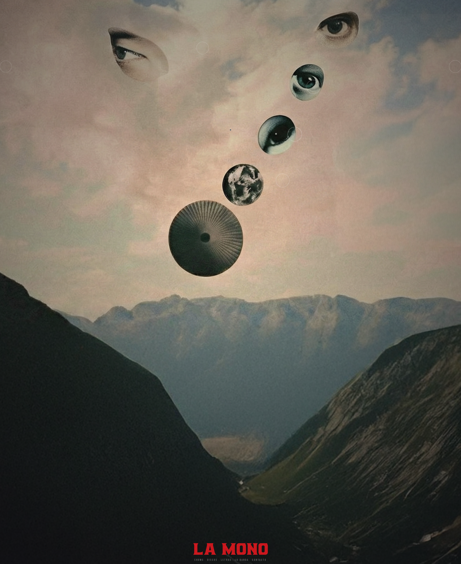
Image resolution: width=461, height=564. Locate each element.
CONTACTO (259, 560)
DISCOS (212, 560)
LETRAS (226, 560)
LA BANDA (242, 560)
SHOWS (199, 560)
